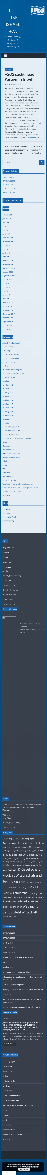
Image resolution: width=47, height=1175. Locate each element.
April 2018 (6, 295)
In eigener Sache (9, 377)
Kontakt (6, 557)
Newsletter (7, 446)
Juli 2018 (6, 283)
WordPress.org (8, 521)
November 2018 (9, 268)
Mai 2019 (6, 249)
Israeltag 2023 (8, 185)
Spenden (6, 552)
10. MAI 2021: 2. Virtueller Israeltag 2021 (18, 957)
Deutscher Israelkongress (12, 370)
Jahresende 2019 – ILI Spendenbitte (16, 972)
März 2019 (6, 257)
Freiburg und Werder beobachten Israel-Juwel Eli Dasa (23, 989)
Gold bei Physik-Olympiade (13, 985)
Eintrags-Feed (8, 513)
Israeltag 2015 (8, 396)
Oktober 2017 (8, 318)
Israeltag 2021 (8, 419)
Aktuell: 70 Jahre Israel (11, 343)
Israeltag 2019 (8, 411)
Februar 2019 (8, 260)
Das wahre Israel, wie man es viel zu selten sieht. (21, 1007)
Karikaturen (7, 423)
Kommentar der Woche (11, 427)
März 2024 (6, 222)
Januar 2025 (7, 219)
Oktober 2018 (8, 272)
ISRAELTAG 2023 (9, 189)
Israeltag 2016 (8, 400)
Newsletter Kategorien (11, 457)
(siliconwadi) (32, 138)
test (4, 469)
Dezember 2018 (8, 264)
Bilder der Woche (9, 362)
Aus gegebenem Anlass (11, 358)
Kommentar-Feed (9, 517)
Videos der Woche (9, 480)
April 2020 (6, 234)
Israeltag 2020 (8, 415)
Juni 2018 (6, 287)
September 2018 (9, 276)
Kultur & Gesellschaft (11, 434)
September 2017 (9, 321)
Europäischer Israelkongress (13, 373)
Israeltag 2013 (8, 389)
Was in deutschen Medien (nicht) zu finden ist (20, 488)
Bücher (5, 366)
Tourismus (7, 472)
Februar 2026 (8, 215)
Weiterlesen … (9, 1043)
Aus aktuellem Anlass (11, 354)
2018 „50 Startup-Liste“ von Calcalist (36, 149)
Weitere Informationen (32, 1166)
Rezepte (6, 1115)
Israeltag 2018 (8, 408)
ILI (7, 84)
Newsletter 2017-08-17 (11, 453)
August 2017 (7, 325)
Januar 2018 (7, 306)
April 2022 (6, 226)
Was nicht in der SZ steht (12, 492)
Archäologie (7, 351)
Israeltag (6, 381)
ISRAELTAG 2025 (9, 177)
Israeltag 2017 (8, 404)
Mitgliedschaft (8, 548)
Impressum (7, 567)
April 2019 (6, 253)
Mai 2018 (6, 291)
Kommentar (7, 994)
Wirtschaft (9, 69)
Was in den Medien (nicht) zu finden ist (18, 484)
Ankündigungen (9, 347)
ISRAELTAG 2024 (9, 192)
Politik (5, 461)
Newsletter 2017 (9, 450)
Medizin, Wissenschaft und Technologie (18, 438)
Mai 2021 (6, 230)
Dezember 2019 (8, 241)
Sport (5, 465)
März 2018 (6, 299)
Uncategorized (8, 476)
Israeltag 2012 (8, 385)
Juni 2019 (6, 245)
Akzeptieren (24, 1169)
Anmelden (6, 509)
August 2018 (7, 280)
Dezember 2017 (8, 310)
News (5, 442)
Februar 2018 (8, 302)
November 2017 (9, 314)
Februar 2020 (8, 238)
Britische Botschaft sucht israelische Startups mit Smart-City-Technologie (16, 149)
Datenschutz (7, 562)
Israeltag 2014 (8, 392)
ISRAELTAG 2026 (9, 181)
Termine (6, 962)
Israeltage (6, 1086)
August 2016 (7, 329)
